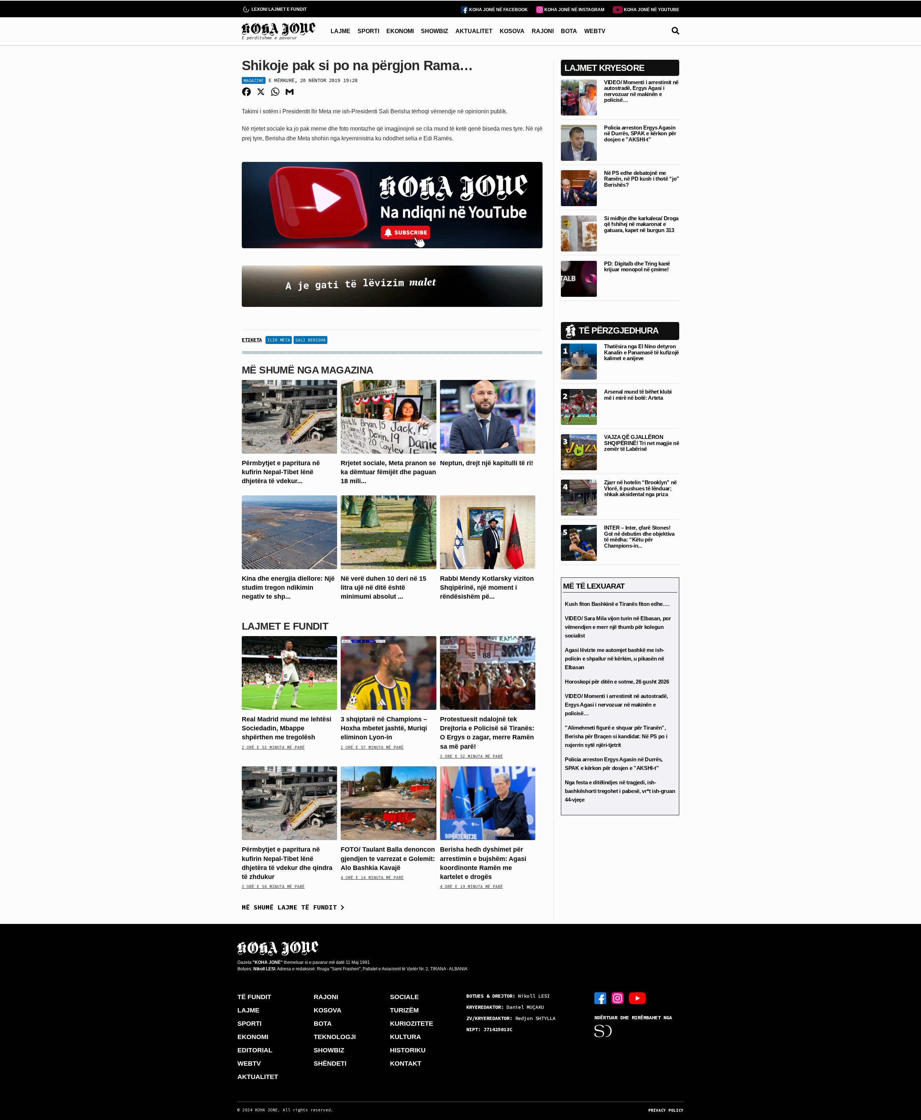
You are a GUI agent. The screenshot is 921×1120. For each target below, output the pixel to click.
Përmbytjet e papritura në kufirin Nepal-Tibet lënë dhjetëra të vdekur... (281, 472)
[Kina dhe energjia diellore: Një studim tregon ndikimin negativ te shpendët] (289, 532)
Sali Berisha (310, 340)
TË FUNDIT (254, 997)
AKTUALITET (474, 31)
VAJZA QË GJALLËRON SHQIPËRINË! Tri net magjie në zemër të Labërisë (641, 443)
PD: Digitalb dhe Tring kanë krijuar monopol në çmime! (637, 266)
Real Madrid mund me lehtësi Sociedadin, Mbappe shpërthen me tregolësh (286, 728)
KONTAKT (405, 1063)
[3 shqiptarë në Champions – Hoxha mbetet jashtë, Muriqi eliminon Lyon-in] (388, 673)
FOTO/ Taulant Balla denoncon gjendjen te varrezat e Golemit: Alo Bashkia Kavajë (388, 858)
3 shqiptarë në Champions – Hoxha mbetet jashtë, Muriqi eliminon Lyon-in (384, 728)
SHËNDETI (330, 1063)
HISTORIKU (408, 1050)
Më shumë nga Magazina (307, 370)
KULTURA (405, 1036)
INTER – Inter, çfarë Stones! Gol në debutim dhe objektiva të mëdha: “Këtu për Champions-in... (639, 537)
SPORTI (368, 31)
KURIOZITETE (411, 1023)
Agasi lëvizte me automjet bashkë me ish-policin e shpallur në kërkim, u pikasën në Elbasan (614, 658)
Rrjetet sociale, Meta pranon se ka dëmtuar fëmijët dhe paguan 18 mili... (388, 472)
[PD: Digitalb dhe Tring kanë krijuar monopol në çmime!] (579, 278)
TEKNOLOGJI (335, 1036)
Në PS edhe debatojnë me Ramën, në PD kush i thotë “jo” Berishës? (641, 179)
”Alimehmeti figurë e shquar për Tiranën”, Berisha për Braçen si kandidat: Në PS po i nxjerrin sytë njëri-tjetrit (616, 736)
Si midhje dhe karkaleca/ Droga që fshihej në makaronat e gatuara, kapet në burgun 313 (641, 224)
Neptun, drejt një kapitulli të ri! (486, 463)
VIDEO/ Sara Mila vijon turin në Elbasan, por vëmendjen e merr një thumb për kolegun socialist (618, 627)
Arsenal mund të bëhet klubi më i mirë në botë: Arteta (638, 395)
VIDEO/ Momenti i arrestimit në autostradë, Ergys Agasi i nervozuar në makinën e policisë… (641, 91)
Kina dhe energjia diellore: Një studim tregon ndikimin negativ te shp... (288, 587)
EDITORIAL (254, 1050)
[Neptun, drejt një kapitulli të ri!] (487, 416)
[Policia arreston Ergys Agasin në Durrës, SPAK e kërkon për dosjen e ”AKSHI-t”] (579, 142)
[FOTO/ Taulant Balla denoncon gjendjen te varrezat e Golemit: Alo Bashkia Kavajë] (388, 803)
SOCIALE (404, 997)
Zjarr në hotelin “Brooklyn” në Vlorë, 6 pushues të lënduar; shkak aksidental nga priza (640, 488)
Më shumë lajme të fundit (291, 907)
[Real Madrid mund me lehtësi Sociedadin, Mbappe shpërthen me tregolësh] (289, 673)
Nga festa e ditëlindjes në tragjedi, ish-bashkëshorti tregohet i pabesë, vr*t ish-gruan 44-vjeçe (620, 791)
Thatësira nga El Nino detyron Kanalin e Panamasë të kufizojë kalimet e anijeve (641, 352)
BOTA (569, 31)
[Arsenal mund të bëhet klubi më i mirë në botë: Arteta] (579, 406)
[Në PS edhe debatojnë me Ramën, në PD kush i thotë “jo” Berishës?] (579, 188)
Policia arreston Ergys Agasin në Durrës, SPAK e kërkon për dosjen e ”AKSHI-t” (640, 133)
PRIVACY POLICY (666, 1110)
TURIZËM (404, 1010)
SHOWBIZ (434, 31)
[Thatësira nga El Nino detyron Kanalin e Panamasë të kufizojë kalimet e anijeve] (579, 361)
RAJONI (543, 31)
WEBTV (594, 31)
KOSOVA (512, 31)
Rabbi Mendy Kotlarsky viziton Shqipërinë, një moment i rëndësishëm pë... (487, 587)
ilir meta (278, 340)
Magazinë (254, 80)
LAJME (340, 31)
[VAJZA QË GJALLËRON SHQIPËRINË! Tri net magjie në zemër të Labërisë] (579, 452)
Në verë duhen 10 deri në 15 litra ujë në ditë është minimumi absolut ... (383, 587)
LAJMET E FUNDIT (285, 626)
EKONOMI (400, 31)
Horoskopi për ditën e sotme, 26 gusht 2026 (617, 682)
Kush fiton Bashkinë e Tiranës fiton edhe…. (617, 604)
